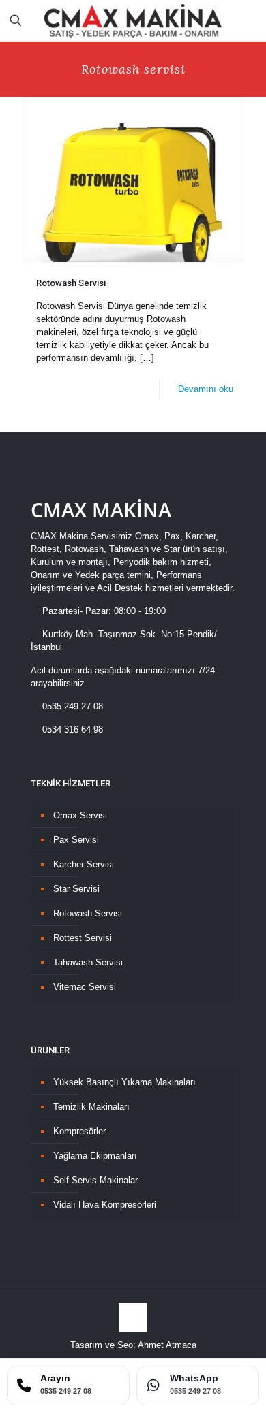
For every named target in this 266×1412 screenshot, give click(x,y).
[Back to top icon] (133, 1317)
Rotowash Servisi (71, 283)
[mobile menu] (247, 20)
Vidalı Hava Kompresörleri (104, 1205)
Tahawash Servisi (88, 962)
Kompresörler (79, 1131)
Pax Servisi (76, 840)
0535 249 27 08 (71, 706)
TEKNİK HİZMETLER (70, 783)
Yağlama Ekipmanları (95, 1156)
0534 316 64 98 (71, 729)
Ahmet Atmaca (167, 1345)
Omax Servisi (80, 815)
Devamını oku (205, 389)
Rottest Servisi (82, 938)
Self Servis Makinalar (95, 1180)
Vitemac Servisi (84, 987)
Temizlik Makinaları (91, 1107)
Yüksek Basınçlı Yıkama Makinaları (124, 1082)
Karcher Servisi (83, 864)
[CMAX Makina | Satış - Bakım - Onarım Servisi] (133, 20)
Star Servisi (76, 889)
